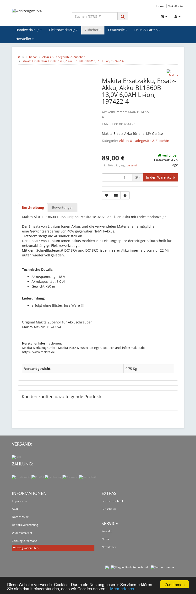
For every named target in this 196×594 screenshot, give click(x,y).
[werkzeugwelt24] (38, 15)
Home (160, 6)
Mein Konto (175, 6)
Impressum (19, 501)
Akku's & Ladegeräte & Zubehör (144, 140)
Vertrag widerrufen (25, 548)
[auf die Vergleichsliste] (116, 195)
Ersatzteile (116, 30)
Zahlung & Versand (24, 541)
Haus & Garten (146, 30)
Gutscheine (109, 509)
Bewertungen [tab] (63, 207)
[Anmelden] (177, 16)
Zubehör (91, 30)
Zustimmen (175, 584)
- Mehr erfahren (121, 588)
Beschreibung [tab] (33, 207)
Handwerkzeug (27, 30)
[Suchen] (123, 16)
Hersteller (23, 38)
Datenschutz (20, 517)
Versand (132, 165)
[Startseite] (19, 57)
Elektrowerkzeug (62, 30)
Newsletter (109, 547)
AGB (15, 509)
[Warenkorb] (164, 16)
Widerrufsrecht (22, 533)
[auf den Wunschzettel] (106, 195)
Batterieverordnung (25, 525)
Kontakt (107, 531)
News (105, 539)
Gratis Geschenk (113, 501)
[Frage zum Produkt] (125, 195)
